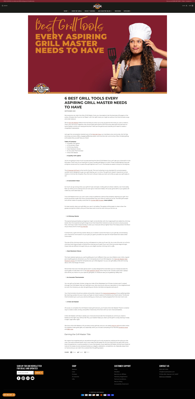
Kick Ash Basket (73, 122)
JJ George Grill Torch (73, 170)
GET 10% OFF (8, 395)
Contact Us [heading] (164, 366)
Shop (65, 11)
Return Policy (118, 381)
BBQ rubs (70, 329)
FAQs (183, 1)
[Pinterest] (23, 378)
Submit (38, 372)
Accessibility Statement (121, 384)
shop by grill (115, 325)
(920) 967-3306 (163, 369)
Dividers (74, 374)
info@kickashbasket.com (167, 371)
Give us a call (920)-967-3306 (173, 1)
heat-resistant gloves (93, 270)
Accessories (75, 376)
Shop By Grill (77, 11)
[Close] (13, 394)
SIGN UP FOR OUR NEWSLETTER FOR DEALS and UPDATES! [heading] (29, 367)
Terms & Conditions (120, 379)
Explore (127, 11)
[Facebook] (18, 378)
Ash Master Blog (104, 11)
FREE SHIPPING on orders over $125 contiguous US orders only (19, 1)
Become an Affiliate (120, 374)
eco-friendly (84, 226)
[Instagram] (28, 378)
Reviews (118, 11)
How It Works (90, 11)
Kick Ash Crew (96, 134)
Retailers (117, 371)
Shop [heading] (74, 366)
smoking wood (123, 327)
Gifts (73, 379)
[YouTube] (32, 378)
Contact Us (188, 1)
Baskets (74, 369)
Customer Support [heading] (122, 366)
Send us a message (165, 376)
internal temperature (109, 293)
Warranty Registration (121, 376)
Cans (73, 371)
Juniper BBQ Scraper (97, 200)
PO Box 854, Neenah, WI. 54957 (168, 374)
